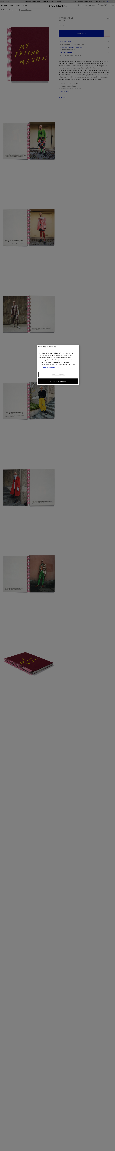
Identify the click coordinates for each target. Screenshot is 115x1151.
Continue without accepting (50, 367)
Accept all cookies (58, 381)
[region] (58, 365)
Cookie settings (58, 375)
